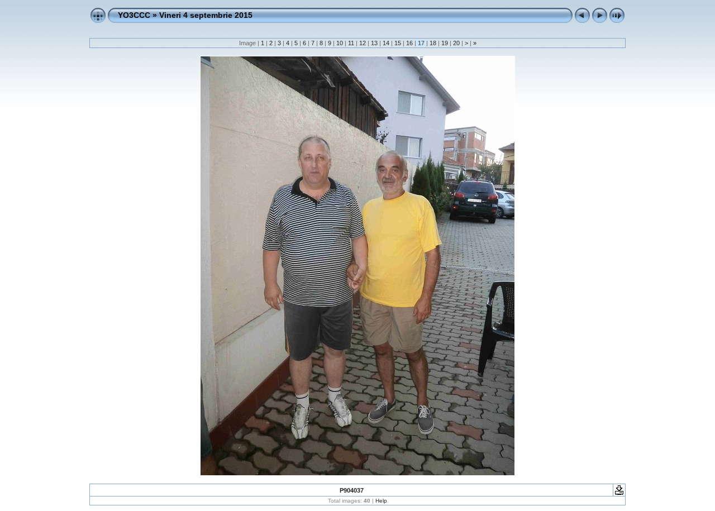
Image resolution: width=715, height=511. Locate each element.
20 (456, 43)
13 (374, 43)
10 (340, 43)
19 (445, 43)
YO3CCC (134, 15)
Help (381, 501)
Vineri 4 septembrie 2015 (205, 15)
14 (386, 43)
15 (398, 43)
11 (351, 43)
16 (409, 43)
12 (363, 43)
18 (433, 43)
